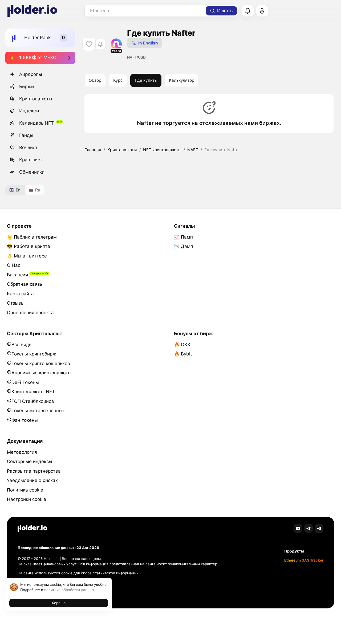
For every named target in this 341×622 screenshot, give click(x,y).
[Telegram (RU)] (319, 528)
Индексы (29, 110)
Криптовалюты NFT (33, 391)
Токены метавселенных (38, 410)
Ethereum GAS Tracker (303, 560)
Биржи (26, 86)
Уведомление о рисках (32, 480)
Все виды (22, 344)
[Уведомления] (248, 11)
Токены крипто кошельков (40, 363)
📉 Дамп (183, 246)
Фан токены (24, 420)
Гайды (26, 135)
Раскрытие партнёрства (34, 471)
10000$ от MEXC (37, 57)
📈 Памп (183, 237)
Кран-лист (30, 159)
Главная (92, 149)
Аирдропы (30, 74)
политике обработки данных (69, 590)
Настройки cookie (26, 499)
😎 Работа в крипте (28, 246)
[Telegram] (308, 528)
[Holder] (32, 528)
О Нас (13, 265)
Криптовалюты (35, 98)
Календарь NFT (36, 123)
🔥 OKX (182, 344)
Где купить (146, 80)
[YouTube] (298, 528)
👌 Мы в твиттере (27, 256)
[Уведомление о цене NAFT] (100, 44)
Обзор (95, 80)
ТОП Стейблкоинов (32, 401)
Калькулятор (181, 80)
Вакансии (17, 274)
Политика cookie (25, 490)
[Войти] (262, 11)
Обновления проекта (30, 312)
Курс (118, 80)
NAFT (192, 149)
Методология (22, 452)
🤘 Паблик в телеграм (32, 237)
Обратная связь (24, 284)
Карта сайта (20, 293)
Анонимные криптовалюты (41, 372)
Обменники (31, 172)
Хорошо (59, 603)
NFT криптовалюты (162, 149)
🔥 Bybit (183, 354)
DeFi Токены (25, 382)
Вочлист (28, 147)
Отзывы (16, 303)
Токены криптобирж (33, 354)
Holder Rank (37, 37)
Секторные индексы (29, 461)
